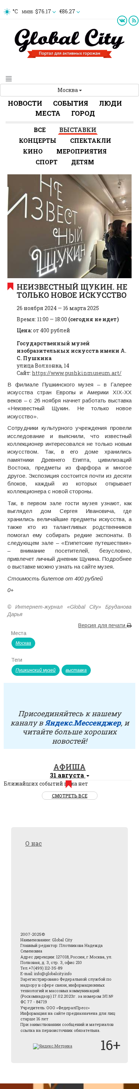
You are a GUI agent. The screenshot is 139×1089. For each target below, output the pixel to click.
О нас (33, 843)
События (70, 103)
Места (47, 113)
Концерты (37, 140)
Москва (68, 89)
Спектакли (90, 140)
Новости (25, 103)
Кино (33, 151)
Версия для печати (102, 625)
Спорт (46, 162)
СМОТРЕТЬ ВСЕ (69, 796)
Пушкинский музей (36, 670)
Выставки (77, 130)
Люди (110, 103)
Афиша (69, 766)
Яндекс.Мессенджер (83, 722)
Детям (82, 162)
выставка (76, 670)
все (40, 130)
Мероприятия (81, 151)
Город (83, 113)
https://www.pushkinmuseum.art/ (77, 372)
